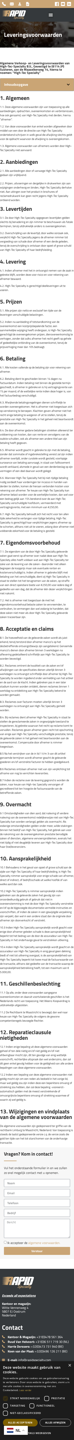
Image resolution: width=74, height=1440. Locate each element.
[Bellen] (5, 4)
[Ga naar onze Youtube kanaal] (63, 4)
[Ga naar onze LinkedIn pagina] (69, 4)
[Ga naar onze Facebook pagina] (57, 4)
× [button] (69, 1365)
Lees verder (25, 1390)
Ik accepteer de (33, 1242)
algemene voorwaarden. (44, 1242)
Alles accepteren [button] (20, 1422)
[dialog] (37, 1400)
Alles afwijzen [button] (55, 1422)
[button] (51, 15)
